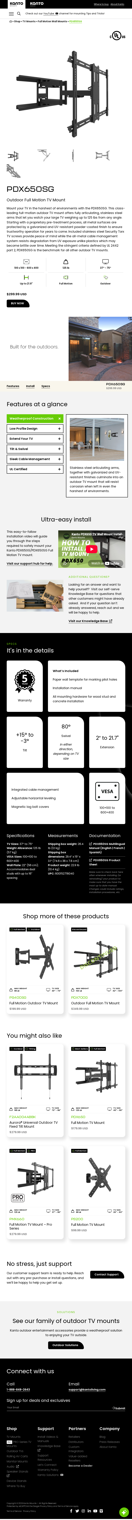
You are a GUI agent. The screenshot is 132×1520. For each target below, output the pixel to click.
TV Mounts (29, 21)
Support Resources (45, 1457)
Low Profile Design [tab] (23, 429)
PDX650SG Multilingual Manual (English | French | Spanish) (107, 848)
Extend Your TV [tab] (21, 439)
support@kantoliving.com (87, 1390)
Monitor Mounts (17, 1461)
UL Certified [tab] (18, 469)
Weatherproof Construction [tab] (31, 418)
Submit (120, 1408)
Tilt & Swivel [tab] (19, 449)
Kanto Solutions (50, 1475)
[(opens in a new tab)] (37, 4)
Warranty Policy (48, 1470)
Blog (102, 1437)
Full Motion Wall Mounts (52, 21)
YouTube (50, 13)
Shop (17, 21)
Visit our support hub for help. (30, 564)
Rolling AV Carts (17, 1456)
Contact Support (107, 1274)
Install (30, 386)
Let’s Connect (47, 1465)
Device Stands (16, 1481)
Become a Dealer (81, 1466)
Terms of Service (65, 1506)
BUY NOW (20, 304)
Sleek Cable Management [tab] (30, 459)
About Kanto (117, 4)
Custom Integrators (76, 1449)
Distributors (76, 1442)
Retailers (74, 1437)
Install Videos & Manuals (48, 1439)
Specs (45, 386)
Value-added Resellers (78, 1458)
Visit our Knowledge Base (89, 621)
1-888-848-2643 (18, 1390)
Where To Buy (16, 1486)
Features (13, 386)
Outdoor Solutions (65, 1345)
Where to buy (101, 4)
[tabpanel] (97, 455)
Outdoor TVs (15, 1451)
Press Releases (110, 1442)
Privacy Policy (46, 1506)
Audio (13, 1467)
